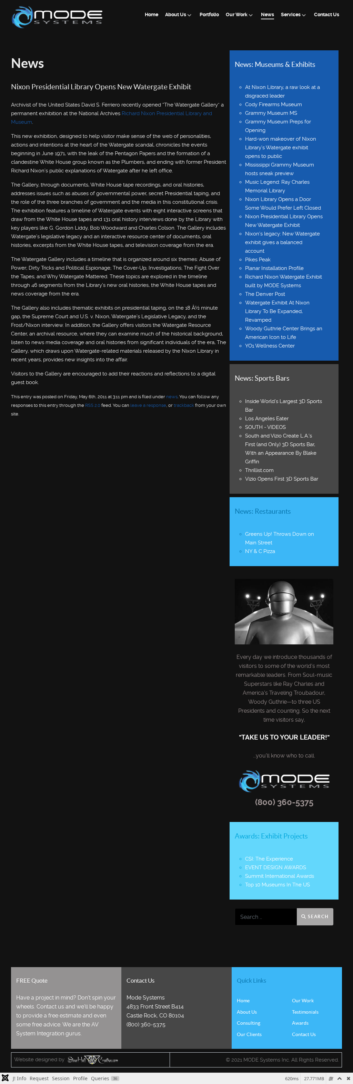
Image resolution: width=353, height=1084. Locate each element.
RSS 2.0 (92, 405)
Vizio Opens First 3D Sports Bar (281, 479)
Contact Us (304, 1034)
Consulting (248, 1023)
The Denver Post (265, 294)
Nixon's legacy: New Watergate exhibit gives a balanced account (282, 242)
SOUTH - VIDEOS (265, 427)
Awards (300, 1023)
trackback (184, 405)
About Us (247, 1012)
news (172, 396)
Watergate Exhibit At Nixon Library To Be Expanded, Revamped (277, 311)
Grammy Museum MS (271, 113)
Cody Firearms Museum (273, 104)
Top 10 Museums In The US (277, 885)
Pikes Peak (258, 260)
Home (243, 1000)
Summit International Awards (279, 876)
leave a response (148, 405)
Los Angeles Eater (267, 418)
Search (317, 916)
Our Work (303, 1000)
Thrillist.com (259, 470)
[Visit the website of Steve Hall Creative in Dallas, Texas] (92, 1059)
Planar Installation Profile (274, 268)
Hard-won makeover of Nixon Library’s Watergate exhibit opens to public (280, 147)
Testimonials (305, 1012)
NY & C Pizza (260, 551)
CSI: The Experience (269, 859)
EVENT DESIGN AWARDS (275, 867)
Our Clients (249, 1034)
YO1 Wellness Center (270, 346)
